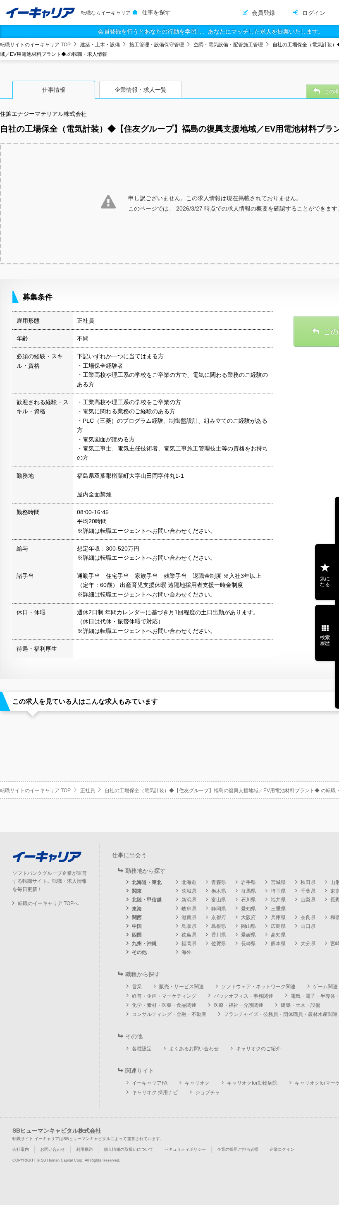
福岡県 (188, 943)
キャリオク (197, 1083)
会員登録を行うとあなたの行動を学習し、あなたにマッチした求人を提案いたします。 (211, 31)
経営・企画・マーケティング (164, 996)
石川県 (248, 900)
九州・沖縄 (144, 943)
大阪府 (248, 917)
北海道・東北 (147, 882)
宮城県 (278, 882)
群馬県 (248, 891)
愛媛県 (248, 935)
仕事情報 (53, 89)
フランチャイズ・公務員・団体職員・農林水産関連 (281, 1014)
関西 (137, 917)
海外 (186, 952)
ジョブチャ (207, 1092)
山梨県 (308, 900)
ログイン (313, 13)
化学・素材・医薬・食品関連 (164, 1005)
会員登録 (263, 13)
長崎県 (248, 943)
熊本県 (278, 943)
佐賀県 (218, 943)
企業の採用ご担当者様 (237, 1149)
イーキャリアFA (149, 1083)
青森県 (218, 882)
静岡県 (218, 909)
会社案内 (20, 1149)
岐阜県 (188, 909)
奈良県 (308, 917)
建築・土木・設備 (100, 45)
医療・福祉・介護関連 (238, 1005)
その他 (139, 952)
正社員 (87, 790)
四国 (137, 935)
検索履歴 (325, 640)
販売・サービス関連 (181, 986)
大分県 (308, 943)
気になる (325, 581)
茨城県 (188, 891)
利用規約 (84, 1149)
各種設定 (142, 1049)
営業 (137, 986)
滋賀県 (188, 917)
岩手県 (248, 882)
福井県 (278, 900)
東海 (137, 909)
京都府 (218, 917)
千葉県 (308, 891)
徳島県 (188, 935)
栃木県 (218, 891)
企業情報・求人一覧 (141, 89)
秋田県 (308, 882)
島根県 (218, 926)
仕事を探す (156, 12)
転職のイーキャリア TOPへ (48, 903)
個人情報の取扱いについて (128, 1149)
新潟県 (188, 900)
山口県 (308, 926)
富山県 (218, 900)
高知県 (278, 935)
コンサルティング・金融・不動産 (169, 1014)
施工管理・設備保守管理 (156, 45)
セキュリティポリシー (185, 1149)
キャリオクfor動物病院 (252, 1083)
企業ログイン (282, 1149)
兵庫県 (278, 917)
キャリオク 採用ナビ (155, 1092)
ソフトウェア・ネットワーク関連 (258, 986)
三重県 (278, 909)
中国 (137, 926)
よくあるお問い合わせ (194, 1049)
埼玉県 (278, 891)
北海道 (188, 882)
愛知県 (248, 909)
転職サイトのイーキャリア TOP (35, 45)
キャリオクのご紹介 (258, 1049)
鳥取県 (188, 926)
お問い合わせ (52, 1149)
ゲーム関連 (325, 986)
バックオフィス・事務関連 (243, 996)
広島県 (278, 926)
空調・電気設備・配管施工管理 (228, 45)
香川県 (218, 935)
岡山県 (248, 926)
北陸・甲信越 (147, 900)
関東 (137, 891)
